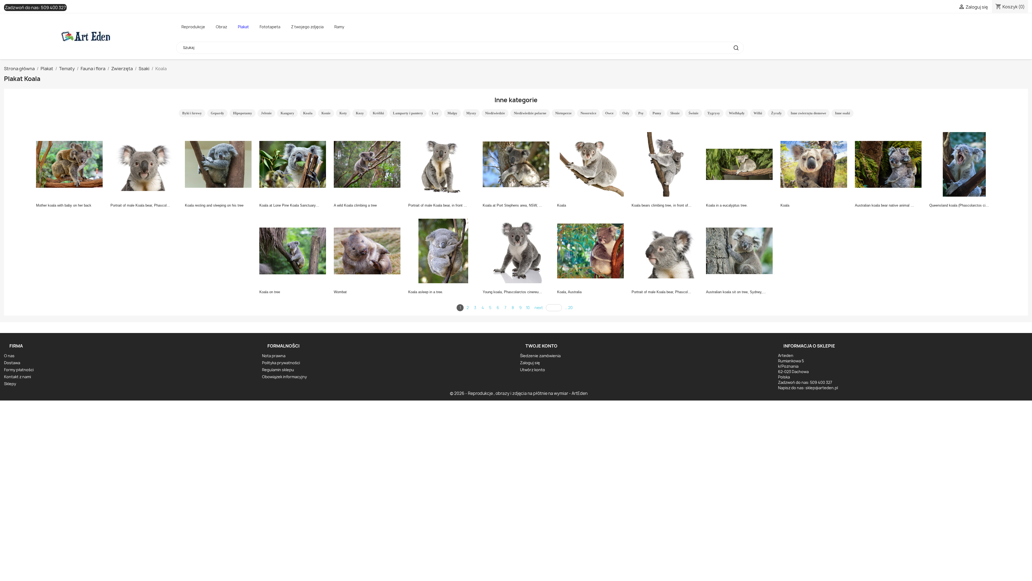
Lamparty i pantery (408, 113)
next (539, 307)
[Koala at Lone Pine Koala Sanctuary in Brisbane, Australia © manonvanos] (294, 164)
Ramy (339, 26)
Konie (326, 113)
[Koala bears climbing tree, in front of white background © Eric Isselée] (666, 164)
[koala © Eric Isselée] (592, 164)
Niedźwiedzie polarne (530, 113)
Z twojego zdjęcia (307, 26)
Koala (308, 113)
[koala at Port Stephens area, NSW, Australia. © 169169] (518, 164)
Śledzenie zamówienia (540, 355)
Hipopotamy (242, 113)
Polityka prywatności (281, 362)
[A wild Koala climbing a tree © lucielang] (369, 164)
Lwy (435, 113)
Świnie (693, 113)
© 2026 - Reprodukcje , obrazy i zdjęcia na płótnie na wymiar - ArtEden (518, 393)
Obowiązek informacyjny (284, 376)
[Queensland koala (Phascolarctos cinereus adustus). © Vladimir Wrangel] (964, 164)
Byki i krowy (192, 113)
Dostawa (12, 362)
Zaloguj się (530, 362)
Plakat (243, 26)
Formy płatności (19, 369)
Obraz (221, 26)
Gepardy (217, 113)
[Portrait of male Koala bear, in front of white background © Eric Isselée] (443, 164)
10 (528, 307)
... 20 (569, 307)
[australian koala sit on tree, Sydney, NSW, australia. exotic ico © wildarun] (741, 250)
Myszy (471, 113)
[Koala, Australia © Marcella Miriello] (592, 250)
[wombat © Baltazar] (369, 250)
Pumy (657, 113)
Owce (609, 113)
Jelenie (266, 113)
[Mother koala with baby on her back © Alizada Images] (71, 164)
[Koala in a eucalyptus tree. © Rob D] (741, 164)
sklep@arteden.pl (821, 387)
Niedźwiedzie (495, 113)
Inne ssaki (842, 113)
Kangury (287, 113)
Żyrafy (776, 113)
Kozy (360, 113)
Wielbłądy (737, 113)
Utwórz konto (532, 369)
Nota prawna (273, 355)
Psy (641, 113)
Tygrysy (713, 113)
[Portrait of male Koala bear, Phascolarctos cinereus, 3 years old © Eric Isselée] (145, 164)
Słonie (675, 113)
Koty (343, 113)
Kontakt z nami (17, 376)
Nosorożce (588, 113)
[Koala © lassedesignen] (815, 164)
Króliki (378, 113)
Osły (625, 113)
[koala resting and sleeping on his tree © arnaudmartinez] (220, 164)
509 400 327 (53, 7)
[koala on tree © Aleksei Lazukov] (294, 250)
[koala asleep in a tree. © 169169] (443, 250)
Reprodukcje (193, 26)
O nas (9, 355)
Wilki (758, 113)
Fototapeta (270, 26)
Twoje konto (541, 346)
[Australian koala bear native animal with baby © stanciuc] (890, 164)
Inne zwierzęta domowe (808, 113)
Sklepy (10, 383)
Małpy (452, 113)
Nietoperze (563, 113)
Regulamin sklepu (278, 369)
